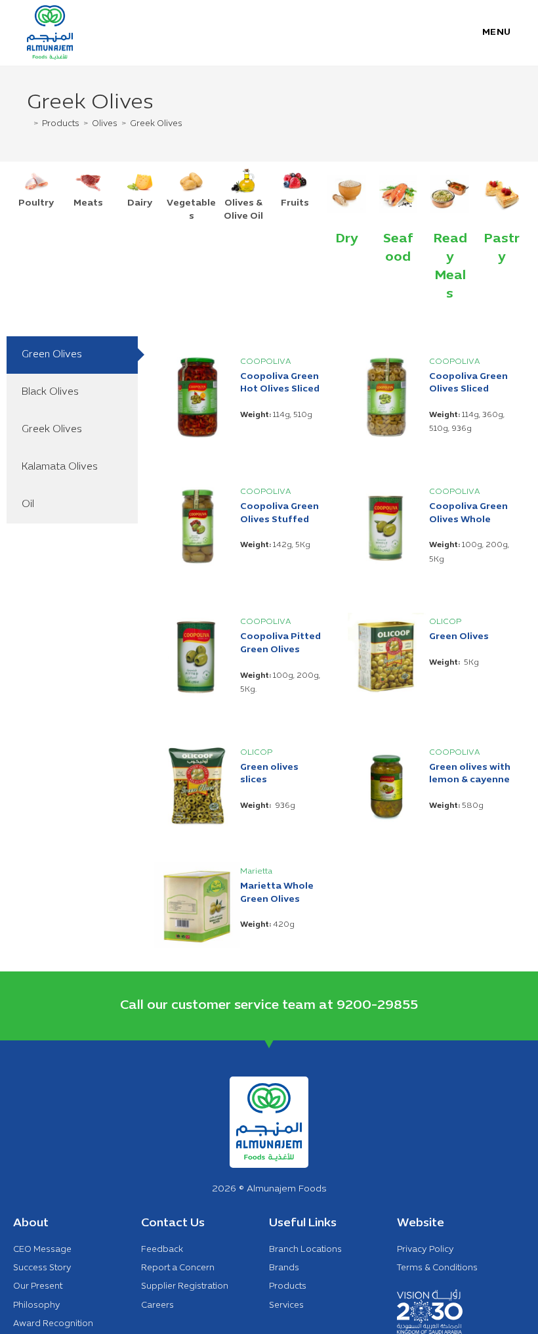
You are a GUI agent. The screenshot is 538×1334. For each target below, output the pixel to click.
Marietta (256, 871)
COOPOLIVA (265, 362)
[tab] (72, 355)
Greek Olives (156, 124)
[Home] (28, 124)
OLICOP (445, 622)
